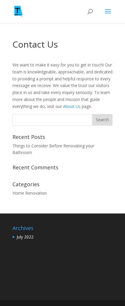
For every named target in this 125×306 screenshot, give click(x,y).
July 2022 (25, 237)
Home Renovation (29, 193)
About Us (72, 106)
